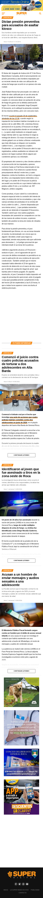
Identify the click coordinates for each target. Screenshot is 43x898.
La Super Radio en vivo (19, 890)
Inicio (6, 890)
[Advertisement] (21, 318)
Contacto (22, 893)
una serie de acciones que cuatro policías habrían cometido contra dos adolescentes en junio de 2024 (20, 420)
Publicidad (35, 890)
